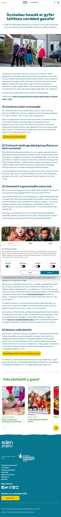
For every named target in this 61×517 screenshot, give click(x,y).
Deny (30, 272)
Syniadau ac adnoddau (8, 470)
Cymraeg (3, 2)
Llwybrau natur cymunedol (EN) (14, 137)
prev (5, 428)
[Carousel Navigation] (30, 428)
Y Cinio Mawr (5, 467)
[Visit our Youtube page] (17, 487)
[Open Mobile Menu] (58, 2)
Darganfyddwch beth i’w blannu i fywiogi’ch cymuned (21, 353)
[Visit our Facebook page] (3, 487)
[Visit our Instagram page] (10, 487)
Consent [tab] (10, 243)
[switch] (23, 266)
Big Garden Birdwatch (36, 294)
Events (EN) (4, 472)
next (56, 428)
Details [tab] (30, 243)
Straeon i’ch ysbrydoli (7, 474)
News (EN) (4, 479)
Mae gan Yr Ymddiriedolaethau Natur (20, 319)
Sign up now (10, 498)
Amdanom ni (5, 477)
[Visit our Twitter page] (6, 487)
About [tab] (50, 243)
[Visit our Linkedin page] (13, 487)
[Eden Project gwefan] (8, 445)
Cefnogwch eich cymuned (9, 465)
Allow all (49, 272)
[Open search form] (54, 2)
